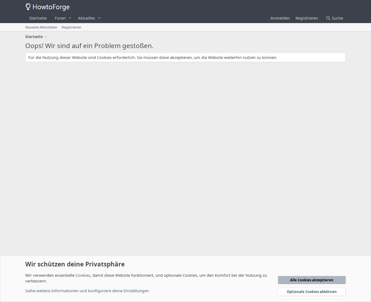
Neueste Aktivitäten (41, 27)
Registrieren (71, 27)
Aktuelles (86, 18)
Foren (60, 18)
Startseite (38, 18)
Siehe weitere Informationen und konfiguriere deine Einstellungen (87, 290)
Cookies (83, 275)
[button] (70, 18)
